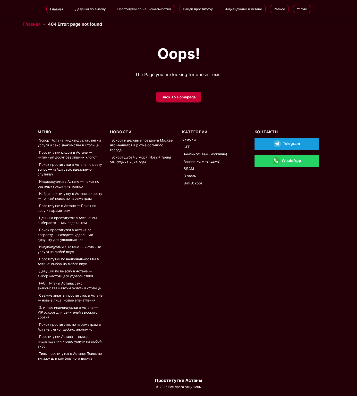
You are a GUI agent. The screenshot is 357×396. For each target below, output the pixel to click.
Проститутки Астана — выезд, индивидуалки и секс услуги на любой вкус (70, 341)
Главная (32, 24)
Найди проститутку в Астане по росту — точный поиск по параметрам (70, 195)
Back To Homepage (179, 97)
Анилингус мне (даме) (202, 161)
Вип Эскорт (193, 183)
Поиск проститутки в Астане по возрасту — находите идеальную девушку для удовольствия (65, 235)
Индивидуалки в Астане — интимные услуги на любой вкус (69, 249)
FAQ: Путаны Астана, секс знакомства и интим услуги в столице (69, 285)
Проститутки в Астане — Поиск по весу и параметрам (67, 208)
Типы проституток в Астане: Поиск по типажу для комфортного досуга (70, 355)
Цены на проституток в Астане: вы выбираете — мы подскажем (67, 220)
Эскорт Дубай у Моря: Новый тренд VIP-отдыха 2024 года (140, 159)
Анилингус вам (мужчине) (205, 154)
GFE (187, 147)
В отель (190, 176)
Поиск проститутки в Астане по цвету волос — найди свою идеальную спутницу (70, 169)
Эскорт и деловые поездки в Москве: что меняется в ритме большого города (142, 145)
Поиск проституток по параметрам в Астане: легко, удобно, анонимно (69, 326)
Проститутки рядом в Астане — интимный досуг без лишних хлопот (67, 154)
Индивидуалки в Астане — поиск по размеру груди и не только (68, 183)
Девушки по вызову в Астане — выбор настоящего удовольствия (65, 273)
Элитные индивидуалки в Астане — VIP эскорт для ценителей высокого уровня (68, 312)
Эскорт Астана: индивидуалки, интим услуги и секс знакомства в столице (69, 142)
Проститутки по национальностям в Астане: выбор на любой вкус (68, 261)
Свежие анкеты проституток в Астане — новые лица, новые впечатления (70, 297)
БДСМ (189, 168)
